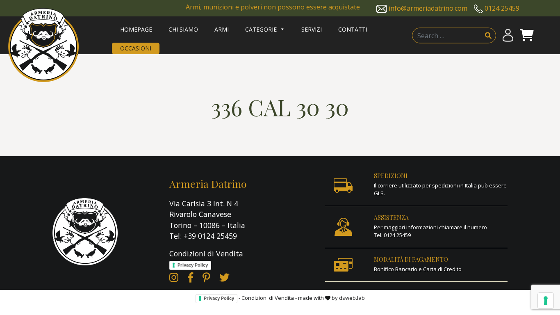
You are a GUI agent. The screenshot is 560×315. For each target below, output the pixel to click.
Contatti (352, 29)
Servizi (311, 29)
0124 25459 (502, 8)
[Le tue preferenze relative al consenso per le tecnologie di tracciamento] (545, 300)
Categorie (261, 29)
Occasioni (135, 48)
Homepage (136, 29)
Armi (221, 29)
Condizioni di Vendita (206, 253)
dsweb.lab (352, 297)
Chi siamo (183, 29)
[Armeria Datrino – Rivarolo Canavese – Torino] (43, 45)
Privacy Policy (193, 265)
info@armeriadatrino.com (428, 8)
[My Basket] (527, 35)
